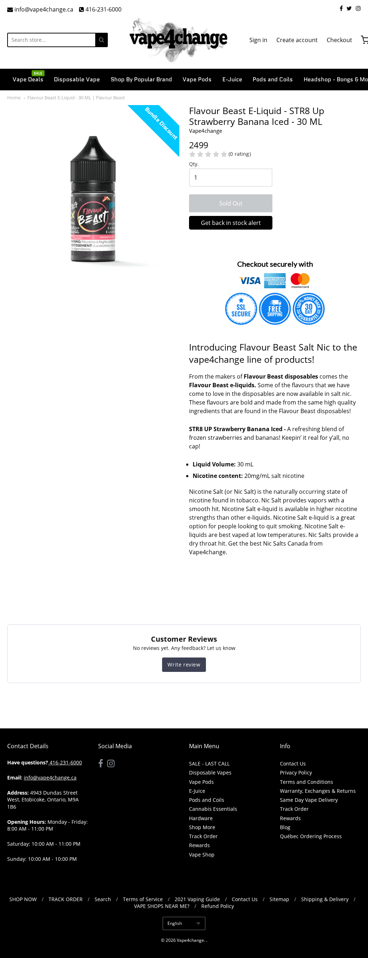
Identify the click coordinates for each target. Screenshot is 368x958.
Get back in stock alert (231, 223)
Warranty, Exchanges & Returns (318, 790)
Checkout (339, 40)
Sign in (258, 40)
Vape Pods (197, 79)
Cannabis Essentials (213, 808)
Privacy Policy (296, 772)
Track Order (203, 836)
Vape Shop (202, 854)
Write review (183, 664)
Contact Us (293, 763)
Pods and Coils (273, 79)
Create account (297, 40)
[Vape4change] (178, 40)
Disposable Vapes (210, 772)
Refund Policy (217, 906)
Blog (285, 827)
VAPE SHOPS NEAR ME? (161, 906)
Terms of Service (143, 899)
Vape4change (190, 940)
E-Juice (232, 79)
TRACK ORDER (66, 899)
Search (103, 899)
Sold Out (231, 203)
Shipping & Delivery (325, 899)
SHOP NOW (23, 899)
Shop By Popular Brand (141, 79)
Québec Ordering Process (311, 836)
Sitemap (279, 899)
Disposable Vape (77, 79)
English (174, 923)
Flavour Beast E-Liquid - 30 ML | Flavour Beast (76, 97)
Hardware (201, 818)
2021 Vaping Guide (197, 899)
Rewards (199, 845)
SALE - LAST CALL (209, 763)
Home (13, 97)
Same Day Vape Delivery (309, 799)
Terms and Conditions (306, 781)
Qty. (194, 164)
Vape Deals (28, 78)
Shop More (202, 827)
